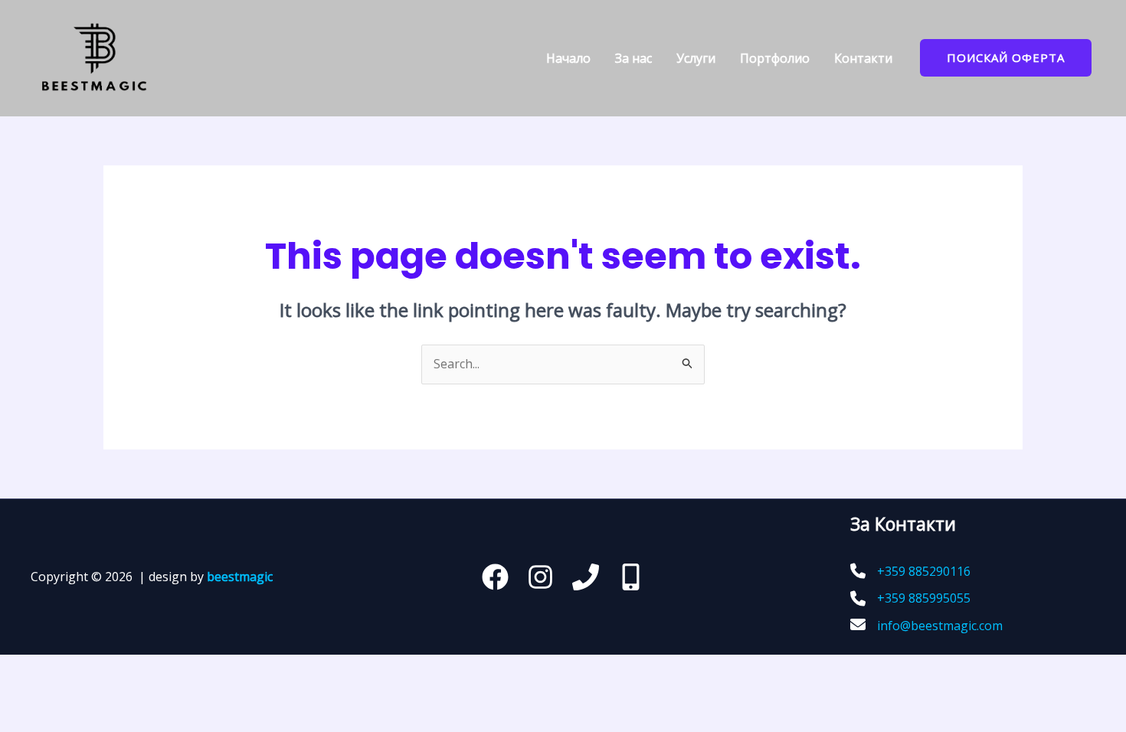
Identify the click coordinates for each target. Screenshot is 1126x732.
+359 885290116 (924, 571)
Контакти (863, 58)
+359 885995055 (924, 598)
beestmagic (240, 576)
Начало (568, 58)
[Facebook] (495, 577)
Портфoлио (775, 58)
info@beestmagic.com (940, 625)
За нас (633, 58)
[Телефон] (585, 577)
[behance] (630, 577)
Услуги (695, 58)
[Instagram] (540, 577)
